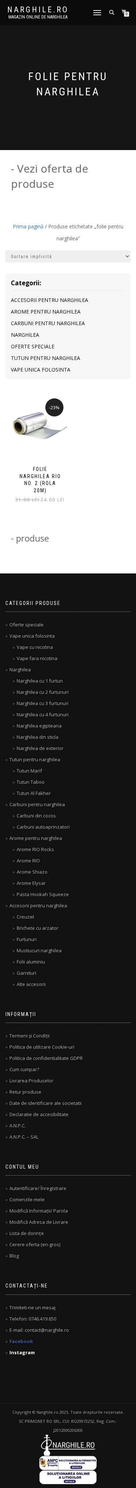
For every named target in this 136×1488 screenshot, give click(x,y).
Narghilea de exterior (40, 748)
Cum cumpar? (24, 1069)
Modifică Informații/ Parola (38, 1210)
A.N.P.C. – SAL (23, 1136)
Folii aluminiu (31, 961)
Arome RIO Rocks (35, 849)
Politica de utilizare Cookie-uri (41, 1047)
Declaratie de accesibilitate (39, 1114)
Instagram (22, 1352)
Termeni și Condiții (29, 1035)
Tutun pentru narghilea (45, 358)
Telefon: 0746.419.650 (32, 1318)
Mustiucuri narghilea (39, 950)
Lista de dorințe (26, 1233)
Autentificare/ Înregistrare (37, 1188)
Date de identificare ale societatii (45, 1103)
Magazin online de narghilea (37, 17)
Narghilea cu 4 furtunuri (43, 714)
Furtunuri (27, 939)
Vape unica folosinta (40, 369)
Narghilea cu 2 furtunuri (43, 692)
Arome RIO (28, 860)
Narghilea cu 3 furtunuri (43, 703)
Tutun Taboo (31, 782)
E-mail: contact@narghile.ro (39, 1330)
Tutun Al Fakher (34, 793)
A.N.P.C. (17, 1125)
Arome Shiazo (32, 872)
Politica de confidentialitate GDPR (46, 1058)
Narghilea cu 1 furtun (40, 680)
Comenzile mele (27, 1199)
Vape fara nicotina (37, 658)
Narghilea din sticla (37, 737)
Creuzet (25, 916)
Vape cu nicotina (35, 647)
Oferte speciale (32, 346)
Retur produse (25, 1092)
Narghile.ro (38, 9)
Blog (14, 1255)
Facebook (21, 1341)
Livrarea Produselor (31, 1080)
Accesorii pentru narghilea (49, 300)
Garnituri (26, 973)
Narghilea (25, 334)
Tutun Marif (29, 770)
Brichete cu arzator (37, 928)
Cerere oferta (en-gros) (34, 1244)
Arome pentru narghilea (46, 311)
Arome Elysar (31, 883)
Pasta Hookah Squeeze (43, 894)
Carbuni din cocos (36, 815)
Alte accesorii (31, 984)
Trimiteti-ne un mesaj (32, 1307)
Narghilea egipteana (39, 725)
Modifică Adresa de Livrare (38, 1222)
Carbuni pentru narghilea (48, 323)
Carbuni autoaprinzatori (43, 827)
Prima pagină (28, 226)
